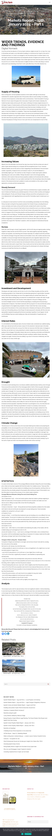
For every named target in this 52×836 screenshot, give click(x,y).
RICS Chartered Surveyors (18, 13)
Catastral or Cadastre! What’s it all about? (14, 710)
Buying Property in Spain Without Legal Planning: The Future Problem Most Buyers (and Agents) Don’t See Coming (25, 719)
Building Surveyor (8, 11)
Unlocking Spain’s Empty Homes (12, 744)
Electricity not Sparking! (9, 728)
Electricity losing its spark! (10, 713)
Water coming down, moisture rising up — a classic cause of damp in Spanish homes (25, 736)
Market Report (45, 11)
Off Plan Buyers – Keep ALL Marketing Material (15, 733)
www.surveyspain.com (11, 826)
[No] (50, 831)
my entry (6, 809)
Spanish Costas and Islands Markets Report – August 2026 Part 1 (20, 705)
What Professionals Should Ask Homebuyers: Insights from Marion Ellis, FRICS (23, 741)
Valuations (21, 16)
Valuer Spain (30, 16)
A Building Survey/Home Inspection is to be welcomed (17, 730)
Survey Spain (31, 13)
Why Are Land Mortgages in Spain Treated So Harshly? (17, 749)
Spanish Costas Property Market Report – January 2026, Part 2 (19, 723)
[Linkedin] (8, 634)
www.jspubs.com (13, 809)
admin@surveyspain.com (12, 824)
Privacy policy (28, 834)
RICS (7, 13)
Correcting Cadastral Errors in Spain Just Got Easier (16, 751)
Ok (22, 834)
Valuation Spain (41, 13)
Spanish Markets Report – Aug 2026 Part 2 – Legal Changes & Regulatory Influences (25, 702)
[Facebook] (3, 634)
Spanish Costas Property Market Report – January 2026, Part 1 (19, 725)
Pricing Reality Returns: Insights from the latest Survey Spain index (20, 746)
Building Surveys (20, 11)
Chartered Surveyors (33, 11)
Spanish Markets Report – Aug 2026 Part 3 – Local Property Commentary (22, 699)
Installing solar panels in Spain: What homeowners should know (19, 707)
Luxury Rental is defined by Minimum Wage (14, 715)
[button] (49, 2)
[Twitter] (5, 634)
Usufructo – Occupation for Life (11, 738)
